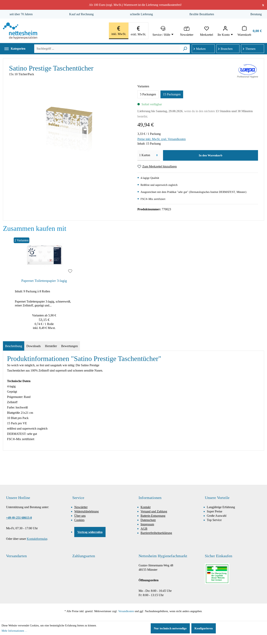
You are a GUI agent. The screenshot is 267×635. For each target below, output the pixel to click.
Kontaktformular (37, 538)
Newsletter (81, 507)
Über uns (80, 515)
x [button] (263, 5)
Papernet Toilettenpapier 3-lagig (44, 281)
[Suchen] (185, 48)
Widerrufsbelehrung (86, 511)
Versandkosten (126, 611)
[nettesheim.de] (20, 30)
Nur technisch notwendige (170, 628)
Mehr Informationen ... (14, 630)
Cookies (79, 520)
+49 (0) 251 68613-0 (19, 517)
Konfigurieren (203, 628)
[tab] (13, 346)
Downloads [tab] (33, 346)
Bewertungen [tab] (69, 346)
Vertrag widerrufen (89, 532)
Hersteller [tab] (51, 346)
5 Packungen (148, 94)
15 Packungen (172, 94)
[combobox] (107, 48)
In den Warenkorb (210, 155)
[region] (133, 284)
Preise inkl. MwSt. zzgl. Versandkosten (161, 139)
